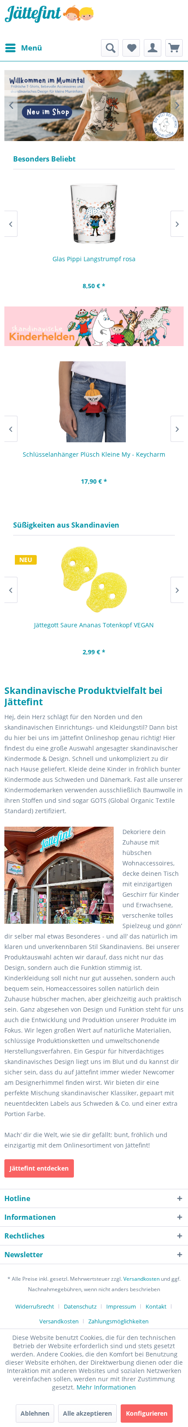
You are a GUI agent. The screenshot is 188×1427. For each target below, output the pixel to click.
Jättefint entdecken (39, 1168)
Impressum (121, 1306)
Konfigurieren (146, 1413)
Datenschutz (80, 1306)
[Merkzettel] (131, 48)
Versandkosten (141, 1278)
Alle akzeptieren (87, 1413)
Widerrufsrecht (34, 1306)
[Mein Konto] (152, 48)
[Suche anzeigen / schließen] (109, 48)
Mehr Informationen (106, 1387)
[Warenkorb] (174, 48)
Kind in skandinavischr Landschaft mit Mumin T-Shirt (94, 105)
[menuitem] (23, 48)
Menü (31, 48)
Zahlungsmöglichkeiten (118, 1321)
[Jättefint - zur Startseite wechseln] (49, 19)
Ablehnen (35, 1413)
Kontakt (156, 1306)
